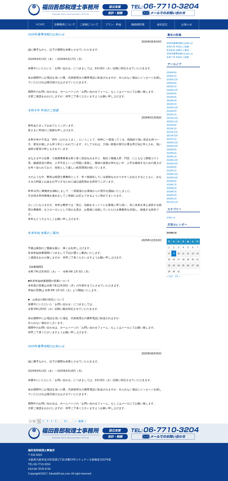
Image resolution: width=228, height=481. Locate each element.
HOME (40, 24)
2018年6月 (172, 188)
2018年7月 (172, 184)
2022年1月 (172, 128)
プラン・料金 (113, 24)
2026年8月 (172, 72)
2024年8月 (172, 97)
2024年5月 (172, 100)
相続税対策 (138, 24)
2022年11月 (172, 121)
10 (65, 421)
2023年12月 (172, 107)
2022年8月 (172, 125)
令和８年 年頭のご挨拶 (43, 110)
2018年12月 (172, 174)
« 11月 (170, 276)
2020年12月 (172, 142)
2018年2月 (172, 195)
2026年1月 (172, 76)
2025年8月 (172, 83)
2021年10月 (172, 135)
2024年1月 (172, 104)
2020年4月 (172, 153)
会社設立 (162, 24)
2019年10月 (172, 163)
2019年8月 (172, 167)
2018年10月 (172, 177)
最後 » (82, 421)
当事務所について (64, 24)
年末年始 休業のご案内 (43, 233)
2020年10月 (172, 146)
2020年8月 (172, 149)
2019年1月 (172, 170)
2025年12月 (172, 79)
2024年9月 (172, 93)
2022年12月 (172, 118)
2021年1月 (172, 139)
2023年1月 (172, 114)
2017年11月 (172, 202)
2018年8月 (172, 181)
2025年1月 (172, 86)
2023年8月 (172, 111)
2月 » (177, 276)
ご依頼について (89, 24)
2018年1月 (172, 198)
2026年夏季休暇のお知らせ (46, 34)
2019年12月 (172, 160)
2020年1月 (172, 156)
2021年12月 (172, 132)
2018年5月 (172, 191)
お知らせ (186, 24)
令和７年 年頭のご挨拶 (178, 57)
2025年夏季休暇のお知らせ (46, 346)
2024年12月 (172, 90)
